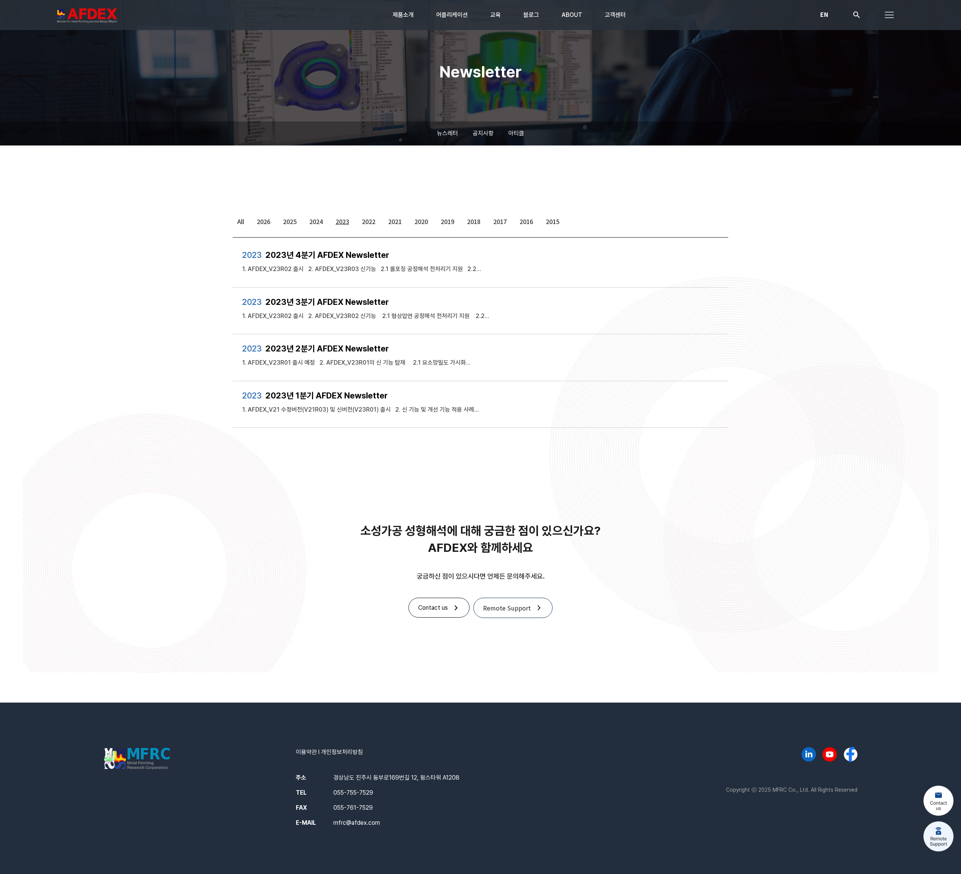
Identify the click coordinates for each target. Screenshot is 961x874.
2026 (263, 221)
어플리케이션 (452, 14)
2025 (290, 221)
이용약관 (306, 752)
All (240, 221)
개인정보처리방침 (342, 752)
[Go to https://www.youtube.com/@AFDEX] (829, 755)
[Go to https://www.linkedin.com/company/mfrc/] (808, 755)
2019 (447, 221)
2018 (473, 221)
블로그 (531, 14)
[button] (856, 16)
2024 (316, 221)
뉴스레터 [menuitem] (447, 133)
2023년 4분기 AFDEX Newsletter (327, 255)
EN (824, 14)
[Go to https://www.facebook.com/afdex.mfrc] (850, 755)
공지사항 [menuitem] (483, 133)
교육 (495, 14)
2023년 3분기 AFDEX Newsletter (327, 302)
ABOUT (572, 14)
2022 (368, 221)
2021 (395, 221)
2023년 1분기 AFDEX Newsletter (326, 395)
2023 (342, 221)
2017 (500, 221)
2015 (552, 221)
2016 (526, 221)
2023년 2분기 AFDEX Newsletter (327, 348)
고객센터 (615, 14)
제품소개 (403, 14)
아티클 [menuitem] (516, 133)
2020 (421, 221)
